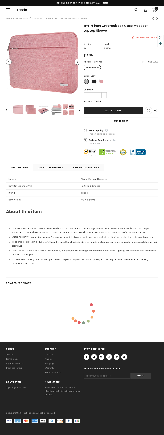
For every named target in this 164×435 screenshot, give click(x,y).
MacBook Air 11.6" (23, 18)
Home (9, 18)
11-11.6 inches (92, 67)
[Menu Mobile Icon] (8, 10)
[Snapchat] (124, 357)
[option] (43, 61)
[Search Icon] (136, 9)
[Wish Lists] (148, 110)
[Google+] (101, 357)
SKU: (86, 48)
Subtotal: (88, 101)
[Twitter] (94, 357)
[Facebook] (86, 357)
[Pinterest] (116, 357)
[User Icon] (145, 10)
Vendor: (87, 44)
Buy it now (121, 121)
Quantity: (88, 89)
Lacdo (19, 9)
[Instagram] (109, 357)
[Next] (77, 62)
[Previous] (9, 62)
